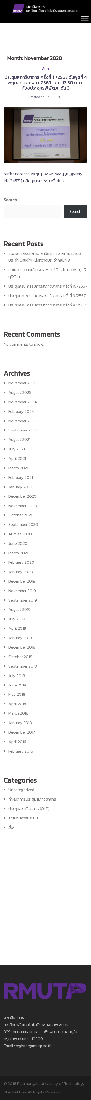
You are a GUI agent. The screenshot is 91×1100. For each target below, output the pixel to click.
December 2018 (21, 647)
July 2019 (16, 619)
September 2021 (22, 430)
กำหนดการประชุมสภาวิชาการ (32, 799)
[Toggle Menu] (85, 18)
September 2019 (22, 600)
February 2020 (21, 562)
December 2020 (22, 496)
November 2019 (22, 590)
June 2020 (17, 543)
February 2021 (20, 477)
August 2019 (19, 609)
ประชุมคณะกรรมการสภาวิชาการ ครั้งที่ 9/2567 (47, 295)
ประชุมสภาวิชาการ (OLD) (29, 808)
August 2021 (19, 439)
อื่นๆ (45, 69)
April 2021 (17, 458)
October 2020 (20, 515)
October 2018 (20, 656)
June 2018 (17, 685)
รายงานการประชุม (23, 818)
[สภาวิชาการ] (45, 8)
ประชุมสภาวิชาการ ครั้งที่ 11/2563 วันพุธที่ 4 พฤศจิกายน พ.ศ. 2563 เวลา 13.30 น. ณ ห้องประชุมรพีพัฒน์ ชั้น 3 (45, 82)
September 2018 (22, 666)
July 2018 (16, 675)
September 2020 (23, 524)
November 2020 (22, 506)
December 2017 (21, 732)
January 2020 (20, 572)
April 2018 (17, 704)
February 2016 (20, 751)
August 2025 (19, 392)
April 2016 (17, 741)
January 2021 (20, 487)
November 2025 (22, 383)
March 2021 (18, 468)
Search (10, 200)
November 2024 (22, 402)
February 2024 (21, 411)
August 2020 (20, 534)
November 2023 (22, 421)
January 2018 (20, 723)
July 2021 (16, 449)
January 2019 (20, 638)
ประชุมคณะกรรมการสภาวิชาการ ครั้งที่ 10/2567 (47, 286)
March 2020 (19, 553)
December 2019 (21, 581)
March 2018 (18, 713)
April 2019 (17, 628)
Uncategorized (21, 789)
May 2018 (16, 694)
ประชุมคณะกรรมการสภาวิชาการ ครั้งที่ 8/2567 (47, 305)
